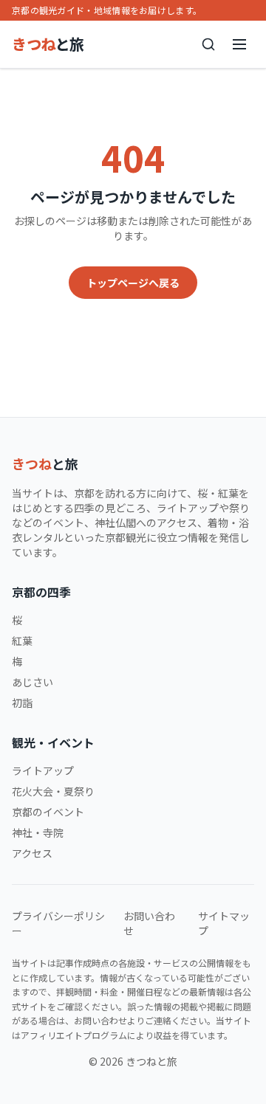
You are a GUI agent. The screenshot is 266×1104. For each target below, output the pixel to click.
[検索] (208, 44)
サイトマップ (224, 923)
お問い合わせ (149, 923)
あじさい (32, 682)
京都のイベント (48, 811)
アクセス (32, 853)
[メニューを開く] (239, 44)
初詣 (22, 702)
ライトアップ (43, 770)
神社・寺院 (38, 832)
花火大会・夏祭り (53, 791)
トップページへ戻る (133, 282)
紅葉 (22, 640)
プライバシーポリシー (58, 923)
